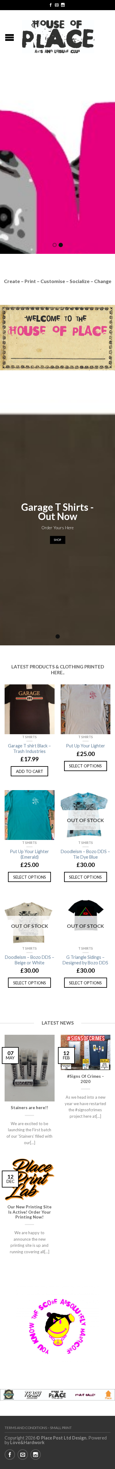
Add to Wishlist (47, 692)
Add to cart (29, 771)
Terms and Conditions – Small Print (38, 1428)
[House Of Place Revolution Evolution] (57, 161)
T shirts (29, 737)
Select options (85, 765)
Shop (57, 540)
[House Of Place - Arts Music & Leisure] (58, 35)
